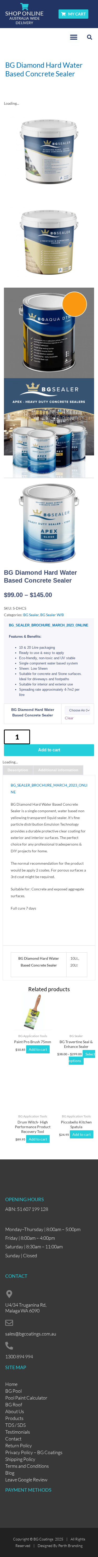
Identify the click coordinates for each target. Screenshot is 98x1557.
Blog (9, 1472)
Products (14, 1418)
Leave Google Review (26, 1479)
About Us (14, 1411)
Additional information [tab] (58, 770)
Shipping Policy (20, 1459)
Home (11, 1384)
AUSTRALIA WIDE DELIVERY (24, 20)
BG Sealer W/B (52, 615)
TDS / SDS (15, 1425)
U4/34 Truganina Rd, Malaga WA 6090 (26, 1308)
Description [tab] (18, 770)
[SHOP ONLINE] (24, 6)
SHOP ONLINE (24, 13)
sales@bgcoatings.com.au (30, 1334)
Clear (69, 718)
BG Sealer (31, 615)
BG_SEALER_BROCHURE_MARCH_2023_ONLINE (48, 625)
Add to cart (49, 750)
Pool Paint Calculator (26, 1397)
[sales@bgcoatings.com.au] (9, 1323)
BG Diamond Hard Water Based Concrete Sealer (32, 712)
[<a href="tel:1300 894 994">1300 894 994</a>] (9, 1346)
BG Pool (13, 1391)
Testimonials (17, 1431)
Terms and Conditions (27, 1466)
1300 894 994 (19, 1356)
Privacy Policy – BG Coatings (33, 1452)
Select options (82, 1057)
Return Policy (18, 1445)
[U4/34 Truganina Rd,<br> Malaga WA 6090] (9, 1294)
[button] (74, 37)
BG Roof (13, 1404)
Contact (13, 1438)
